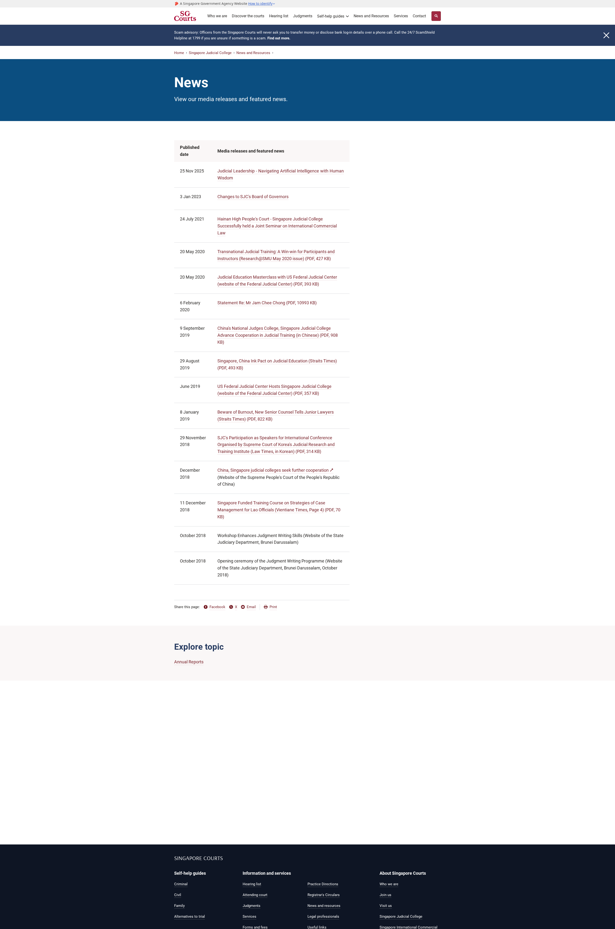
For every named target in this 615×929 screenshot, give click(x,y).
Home (179, 53)
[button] (261, 3)
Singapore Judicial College (210, 53)
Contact (419, 16)
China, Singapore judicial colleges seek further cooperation (273, 470)
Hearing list (278, 16)
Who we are (217, 16)
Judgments (302, 16)
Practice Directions (323, 884)
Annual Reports (188, 661)
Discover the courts (248, 16)
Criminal (181, 884)
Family (179, 906)
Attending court (255, 895)
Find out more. (278, 38)
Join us (385, 895)
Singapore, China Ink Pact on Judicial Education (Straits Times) (277, 360)
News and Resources (371, 16)
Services (401, 16)
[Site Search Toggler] (436, 16)
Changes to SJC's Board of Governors (253, 196)
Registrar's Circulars (324, 895)
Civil (177, 895)
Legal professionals (323, 916)
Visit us (386, 906)
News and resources (324, 906)
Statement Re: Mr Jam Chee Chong (251, 302)
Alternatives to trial (189, 916)
